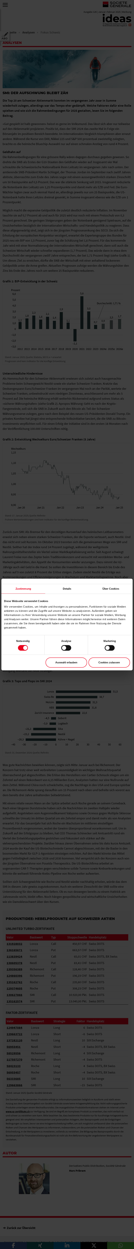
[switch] (66, 648)
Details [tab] (67, 588)
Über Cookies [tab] (110, 588)
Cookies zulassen (109, 662)
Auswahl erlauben (66, 662)
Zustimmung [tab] (23, 588)
